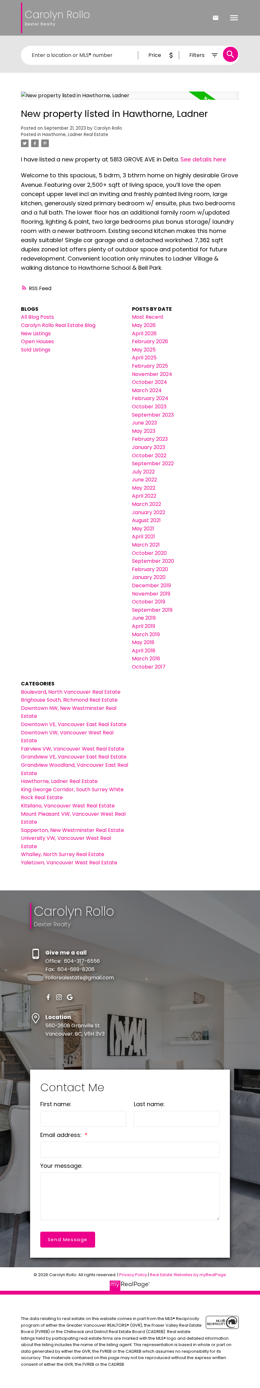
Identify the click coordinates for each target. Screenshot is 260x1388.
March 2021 (146, 544)
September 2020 (153, 561)
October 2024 (149, 382)
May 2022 (143, 488)
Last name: (149, 1104)
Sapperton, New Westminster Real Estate (72, 830)
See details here (203, 159)
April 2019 (143, 626)
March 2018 (146, 658)
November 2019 (151, 593)
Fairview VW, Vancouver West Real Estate (72, 748)
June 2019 (144, 618)
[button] (48, 997)
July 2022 (143, 471)
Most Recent (148, 317)
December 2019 (151, 585)
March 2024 (147, 390)
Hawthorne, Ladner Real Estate (75, 135)
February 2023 (150, 439)
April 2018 (143, 650)
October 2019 (148, 601)
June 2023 (144, 422)
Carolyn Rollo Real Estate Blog (58, 325)
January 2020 (149, 577)
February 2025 (150, 366)
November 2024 (152, 374)
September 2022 (153, 463)
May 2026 (144, 325)
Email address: (61, 1135)
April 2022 (144, 496)
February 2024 (150, 398)
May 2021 (143, 528)
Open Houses (37, 341)
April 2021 (143, 536)
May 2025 (144, 349)
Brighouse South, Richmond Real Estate (69, 700)
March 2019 (146, 634)
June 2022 (144, 479)
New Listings (36, 333)
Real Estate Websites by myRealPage (188, 1274)
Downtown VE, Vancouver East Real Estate (74, 724)
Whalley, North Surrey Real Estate (62, 854)
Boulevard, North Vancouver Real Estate (70, 692)
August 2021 (146, 520)
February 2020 (150, 569)
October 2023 (149, 406)
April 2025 (144, 357)
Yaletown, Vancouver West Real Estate (69, 862)
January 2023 (148, 447)
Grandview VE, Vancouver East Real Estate (74, 756)
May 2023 (143, 431)
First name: (55, 1104)
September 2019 (152, 610)
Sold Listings (35, 349)
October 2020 (149, 553)
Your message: (61, 1166)
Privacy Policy (133, 1274)
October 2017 (149, 666)
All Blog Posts (37, 317)
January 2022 (148, 512)
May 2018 (143, 642)
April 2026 (144, 333)
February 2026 (150, 341)
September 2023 (153, 414)
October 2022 (149, 455)
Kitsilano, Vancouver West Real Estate (68, 805)
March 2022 (146, 504)
